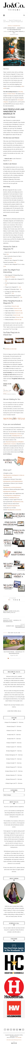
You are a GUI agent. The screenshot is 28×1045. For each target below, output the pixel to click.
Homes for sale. (15, 306)
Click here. (21, 722)
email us (14, 707)
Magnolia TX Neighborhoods (15, 20)
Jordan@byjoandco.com (13, 497)
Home (4, 20)
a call (22, 86)
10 (19, 658)
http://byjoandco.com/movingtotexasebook (12, 481)
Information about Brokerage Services (14, 1039)
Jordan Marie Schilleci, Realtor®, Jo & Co (11, 611)
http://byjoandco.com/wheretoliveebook (12, 487)
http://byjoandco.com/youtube (14, 509)
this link (21, 930)
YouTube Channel (11, 93)
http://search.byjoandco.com (13, 505)
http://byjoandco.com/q (18, 501)
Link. (11, 160)
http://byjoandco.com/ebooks (9, 491)
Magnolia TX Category (10, 277)
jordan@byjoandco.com (16, 435)
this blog (21, 91)
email (4, 88)
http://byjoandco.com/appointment (12, 495)
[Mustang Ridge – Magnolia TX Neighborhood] (14, 643)
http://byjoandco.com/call (15, 433)
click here (22, 867)
